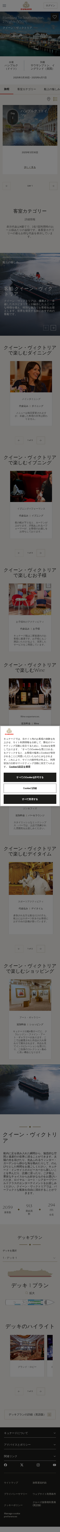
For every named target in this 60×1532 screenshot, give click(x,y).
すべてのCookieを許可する (30, 777)
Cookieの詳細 (30, 788)
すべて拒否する (30, 799)
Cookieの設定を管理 (19, 767)
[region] (30, 766)
